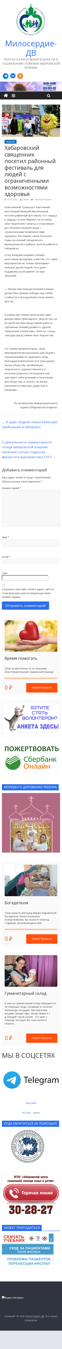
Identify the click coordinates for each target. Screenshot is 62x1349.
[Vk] (12, 76)
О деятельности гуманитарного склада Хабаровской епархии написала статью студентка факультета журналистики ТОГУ (29, 449)
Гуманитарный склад (25, 993)
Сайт (5, 573)
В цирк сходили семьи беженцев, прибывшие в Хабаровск (30, 424)
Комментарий (11, 488)
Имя (5, 537)
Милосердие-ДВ (31, 48)
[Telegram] (5, 76)
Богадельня (16, 902)
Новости (10, 141)
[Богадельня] (31, 880)
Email (6, 556)
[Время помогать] (31, 636)
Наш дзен (31, 1103)
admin (25, 199)
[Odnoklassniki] (20, 76)
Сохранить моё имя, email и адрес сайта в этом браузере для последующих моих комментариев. (28, 593)
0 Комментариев (42, 199)
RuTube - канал (31, 1112)
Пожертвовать (42, 687)
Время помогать (21, 658)
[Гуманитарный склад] (31, 971)
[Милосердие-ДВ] (31, 86)
